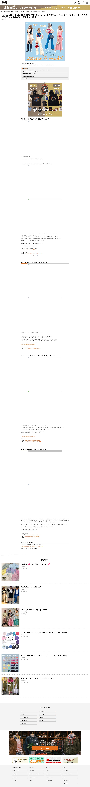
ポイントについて (49, 780)
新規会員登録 (48, 773)
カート (83, 3)
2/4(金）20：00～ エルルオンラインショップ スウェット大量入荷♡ (45, 632)
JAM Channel (24, 720)
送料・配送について (16, 780)
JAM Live (41, 720)
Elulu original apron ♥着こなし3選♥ (34, 610)
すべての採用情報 (65, 770)
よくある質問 (31, 770)
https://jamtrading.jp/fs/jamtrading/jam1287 (33, 441)
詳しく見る (45, 748)
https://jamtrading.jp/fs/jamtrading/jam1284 (32, 537)
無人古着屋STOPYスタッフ (67, 773)
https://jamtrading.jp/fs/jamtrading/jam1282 (34, 253)
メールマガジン (24, 723)
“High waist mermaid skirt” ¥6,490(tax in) (29, 76)
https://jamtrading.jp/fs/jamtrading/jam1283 (32, 534)
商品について (15, 773)
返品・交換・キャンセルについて (34, 773)
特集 (21, 711)
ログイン (47, 770)
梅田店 (8, 555)
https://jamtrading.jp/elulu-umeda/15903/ (28, 344)
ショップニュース (24, 717)
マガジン (22, 714)
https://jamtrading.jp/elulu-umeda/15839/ (28, 249)
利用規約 (30, 780)
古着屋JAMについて (16, 770)
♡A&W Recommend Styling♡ (31, 587)
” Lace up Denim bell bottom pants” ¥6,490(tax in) (30, 71)
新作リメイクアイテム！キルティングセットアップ (38, 678)
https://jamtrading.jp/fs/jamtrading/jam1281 (33, 255)
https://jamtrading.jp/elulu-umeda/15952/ (28, 530)
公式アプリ (41, 717)
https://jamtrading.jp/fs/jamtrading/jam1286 (32, 440)
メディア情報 (42, 714)
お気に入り (79, 3)
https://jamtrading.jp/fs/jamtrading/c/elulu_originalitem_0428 (32, 546)
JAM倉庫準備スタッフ (66, 780)
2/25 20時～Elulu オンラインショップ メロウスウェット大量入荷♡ (44, 655)
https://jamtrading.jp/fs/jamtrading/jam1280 (32, 348)
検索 (75, 3)
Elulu (6, 555)
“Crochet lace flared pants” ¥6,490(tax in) (29, 73)
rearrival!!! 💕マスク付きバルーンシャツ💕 (35, 564)
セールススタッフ (65, 783)
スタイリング (42, 711)
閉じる (26, 68)
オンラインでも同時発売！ (26, 78)
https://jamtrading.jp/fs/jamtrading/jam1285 (32, 536)
